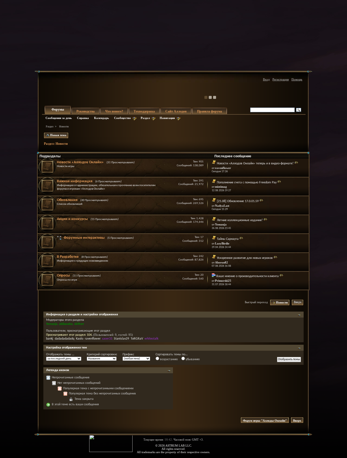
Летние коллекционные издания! (240, 220)
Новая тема (57, 135)
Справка (83, 118)
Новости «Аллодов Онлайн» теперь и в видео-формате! (255, 163)
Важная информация (74, 181)
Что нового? (114, 111)
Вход (266, 79)
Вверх (297, 302)
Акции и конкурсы (72, 219)
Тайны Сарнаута (228, 239)
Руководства (85, 111)
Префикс (128, 354)
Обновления (67, 200)
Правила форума (209, 111)
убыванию (192, 359)
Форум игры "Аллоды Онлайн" (265, 420)
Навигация (167, 118)
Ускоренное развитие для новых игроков (245, 258)
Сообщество (122, 118)
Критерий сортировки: (102, 354)
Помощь (296, 79)
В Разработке (68, 257)
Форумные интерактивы (84, 238)
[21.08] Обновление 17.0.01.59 (238, 201)
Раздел (145, 118)
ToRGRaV (137, 338)
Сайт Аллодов (176, 111)
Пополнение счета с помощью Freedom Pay (247, 182)
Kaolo (79, 338)
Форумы (58, 109)
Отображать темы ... (60, 354)
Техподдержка (144, 111)
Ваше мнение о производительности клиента (247, 276)
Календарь (101, 118)
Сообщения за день (59, 118)
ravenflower (92, 338)
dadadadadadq (64, 338)
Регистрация (280, 79)
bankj (49, 338)
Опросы (63, 276)
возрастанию (168, 359)
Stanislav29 (121, 338)
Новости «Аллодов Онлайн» (80, 162)
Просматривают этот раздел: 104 (69, 335)
